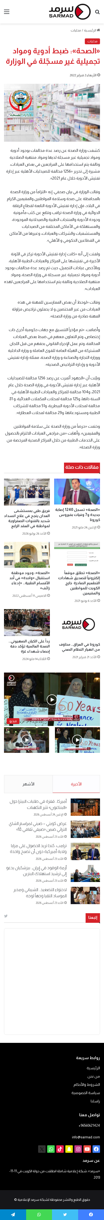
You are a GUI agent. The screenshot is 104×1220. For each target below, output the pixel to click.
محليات (76, 30)
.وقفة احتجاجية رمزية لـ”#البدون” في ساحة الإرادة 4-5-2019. (82, 764)
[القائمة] (6, 14)
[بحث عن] (97, 14)
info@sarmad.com (86, 1137)
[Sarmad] (70, 12)
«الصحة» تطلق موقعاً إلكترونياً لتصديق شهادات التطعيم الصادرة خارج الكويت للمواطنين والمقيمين (79, 583)
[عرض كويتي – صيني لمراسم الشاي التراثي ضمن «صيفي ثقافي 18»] (85, 829)
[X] (42, 1149)
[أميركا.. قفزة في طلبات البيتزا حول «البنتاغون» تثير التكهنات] (85, 807)
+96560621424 (89, 1125)
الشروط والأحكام (87, 1085)
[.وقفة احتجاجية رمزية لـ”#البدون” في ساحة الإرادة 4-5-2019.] (77, 740)
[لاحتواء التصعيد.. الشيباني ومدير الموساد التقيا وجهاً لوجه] (85, 895)
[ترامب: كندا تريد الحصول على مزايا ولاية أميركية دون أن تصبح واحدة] (85, 851)
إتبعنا (92, 917)
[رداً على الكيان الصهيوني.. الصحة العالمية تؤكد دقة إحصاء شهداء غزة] (27, 622)
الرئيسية (90, 30)
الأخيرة (76, 784)
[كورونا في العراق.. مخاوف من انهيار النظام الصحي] (77, 624)
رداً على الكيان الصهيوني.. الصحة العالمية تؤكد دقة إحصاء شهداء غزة (29, 646)
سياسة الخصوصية (85, 1093)
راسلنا (95, 1101)
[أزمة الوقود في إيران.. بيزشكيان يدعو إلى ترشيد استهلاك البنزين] (85, 873)
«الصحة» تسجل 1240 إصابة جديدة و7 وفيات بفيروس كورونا (77, 514)
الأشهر (28, 784)
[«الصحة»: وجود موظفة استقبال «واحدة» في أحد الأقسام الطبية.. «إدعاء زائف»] (27, 555)
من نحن (93, 1076)
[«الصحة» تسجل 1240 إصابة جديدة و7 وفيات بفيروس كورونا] (77, 491)
